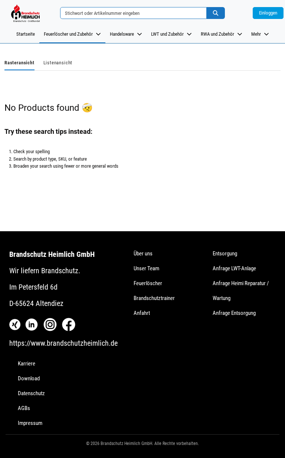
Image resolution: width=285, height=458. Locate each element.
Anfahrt (142, 313)
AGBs (24, 408)
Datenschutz (31, 393)
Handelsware (122, 34)
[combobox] (130, 13)
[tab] (19, 63)
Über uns (143, 253)
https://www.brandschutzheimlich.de (63, 343)
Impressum (30, 423)
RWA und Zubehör (217, 34)
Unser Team (146, 268)
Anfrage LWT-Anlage (234, 268)
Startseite (25, 34)
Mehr (256, 34)
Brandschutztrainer (154, 298)
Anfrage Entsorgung (234, 313)
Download (29, 378)
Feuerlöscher (148, 283)
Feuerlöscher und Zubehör (68, 34)
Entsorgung (225, 253)
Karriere (26, 363)
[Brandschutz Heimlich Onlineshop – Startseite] (25, 13)
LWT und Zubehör (167, 34)
